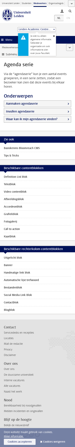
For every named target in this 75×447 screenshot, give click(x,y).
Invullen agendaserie (20, 111)
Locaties (8, 338)
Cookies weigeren (54, 442)
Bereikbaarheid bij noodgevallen (22, 405)
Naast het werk (13, 391)
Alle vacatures (12, 386)
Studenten (26, 3)
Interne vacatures (14, 380)
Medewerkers (40, 3)
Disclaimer (10, 355)
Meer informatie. (14, 436)
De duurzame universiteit (18, 375)
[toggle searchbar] (70, 11)
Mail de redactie (13, 344)
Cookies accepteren (20, 442)
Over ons (9, 369)
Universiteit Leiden (11, 3)
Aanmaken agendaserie (22, 104)
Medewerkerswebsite (12, 47)
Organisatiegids (56, 3)
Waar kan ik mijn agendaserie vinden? (31, 119)
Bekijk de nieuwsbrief (16, 425)
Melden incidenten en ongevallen (23, 411)
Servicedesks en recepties (19, 333)
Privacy (8, 349)
